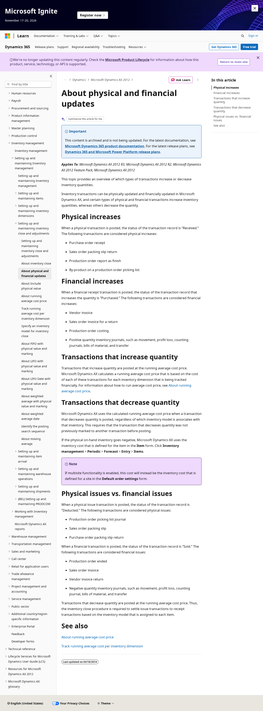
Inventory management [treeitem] (31, 151)
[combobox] (28, 84)
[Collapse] (51, 76)
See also (219, 125)
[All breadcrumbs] (65, 80)
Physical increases (226, 87)
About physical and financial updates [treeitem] (35, 273)
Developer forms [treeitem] (23, 641)
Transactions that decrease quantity (232, 109)
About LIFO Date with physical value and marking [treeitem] (36, 384)
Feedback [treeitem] (18, 634)
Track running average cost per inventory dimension (102, 646)
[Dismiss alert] (254, 8)
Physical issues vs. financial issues (232, 118)
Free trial (249, 47)
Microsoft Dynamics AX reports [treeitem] (30, 526)
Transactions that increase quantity (231, 100)
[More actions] (198, 80)
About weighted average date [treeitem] (32, 416)
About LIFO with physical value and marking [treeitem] (34, 366)
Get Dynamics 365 (224, 47)
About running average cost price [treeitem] (34, 298)
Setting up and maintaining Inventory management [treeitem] (33, 181)
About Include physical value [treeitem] (31, 286)
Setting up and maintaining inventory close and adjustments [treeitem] (34, 248)
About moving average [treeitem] (31, 441)
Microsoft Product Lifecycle (127, 59)
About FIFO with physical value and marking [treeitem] (34, 349)
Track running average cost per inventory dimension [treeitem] (35, 314)
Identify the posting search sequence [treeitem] (35, 428)
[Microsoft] (7, 36)
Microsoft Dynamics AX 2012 (110, 80)
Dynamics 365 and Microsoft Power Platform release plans (112, 152)
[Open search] (243, 36)
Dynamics (79, 80)
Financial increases (226, 93)
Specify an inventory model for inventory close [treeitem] (35, 331)
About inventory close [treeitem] (36, 263)
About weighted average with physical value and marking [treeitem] (36, 401)
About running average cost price (87, 637)
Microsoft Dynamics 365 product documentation (104, 146)
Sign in (253, 36)
